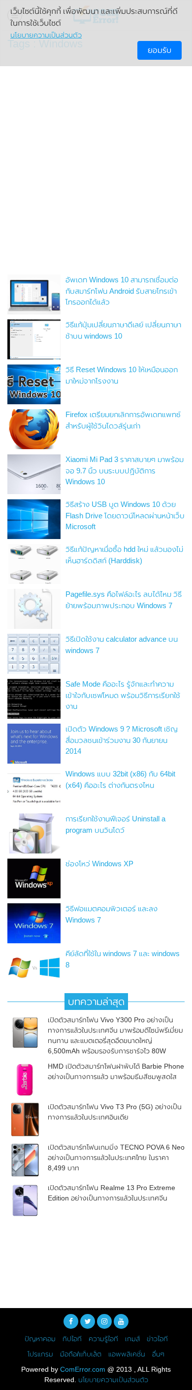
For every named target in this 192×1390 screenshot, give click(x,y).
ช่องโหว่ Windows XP (99, 863)
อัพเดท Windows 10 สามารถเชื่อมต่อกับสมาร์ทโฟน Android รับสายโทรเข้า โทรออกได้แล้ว (121, 290)
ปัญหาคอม (40, 1339)
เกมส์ (132, 1339)
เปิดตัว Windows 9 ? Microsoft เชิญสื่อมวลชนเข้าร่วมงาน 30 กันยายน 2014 (121, 740)
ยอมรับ (159, 50)
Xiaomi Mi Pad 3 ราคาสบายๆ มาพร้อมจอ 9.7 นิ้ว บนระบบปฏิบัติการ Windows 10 (124, 470)
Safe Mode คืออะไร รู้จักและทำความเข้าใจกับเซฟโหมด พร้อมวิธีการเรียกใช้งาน (122, 695)
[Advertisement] (96, 165)
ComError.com (82, 1369)
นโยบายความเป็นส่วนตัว (113, 1380)
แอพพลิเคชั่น (126, 1354)
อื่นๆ (158, 1354)
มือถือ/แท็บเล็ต (80, 1354)
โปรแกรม (40, 1354)
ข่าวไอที (157, 1339)
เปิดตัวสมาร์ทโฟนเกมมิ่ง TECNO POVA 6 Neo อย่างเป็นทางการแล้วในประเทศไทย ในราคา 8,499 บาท (116, 1157)
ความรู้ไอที (103, 1339)
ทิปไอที (72, 1339)
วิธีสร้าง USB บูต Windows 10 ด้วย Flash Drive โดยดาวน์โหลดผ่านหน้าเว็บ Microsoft (125, 515)
